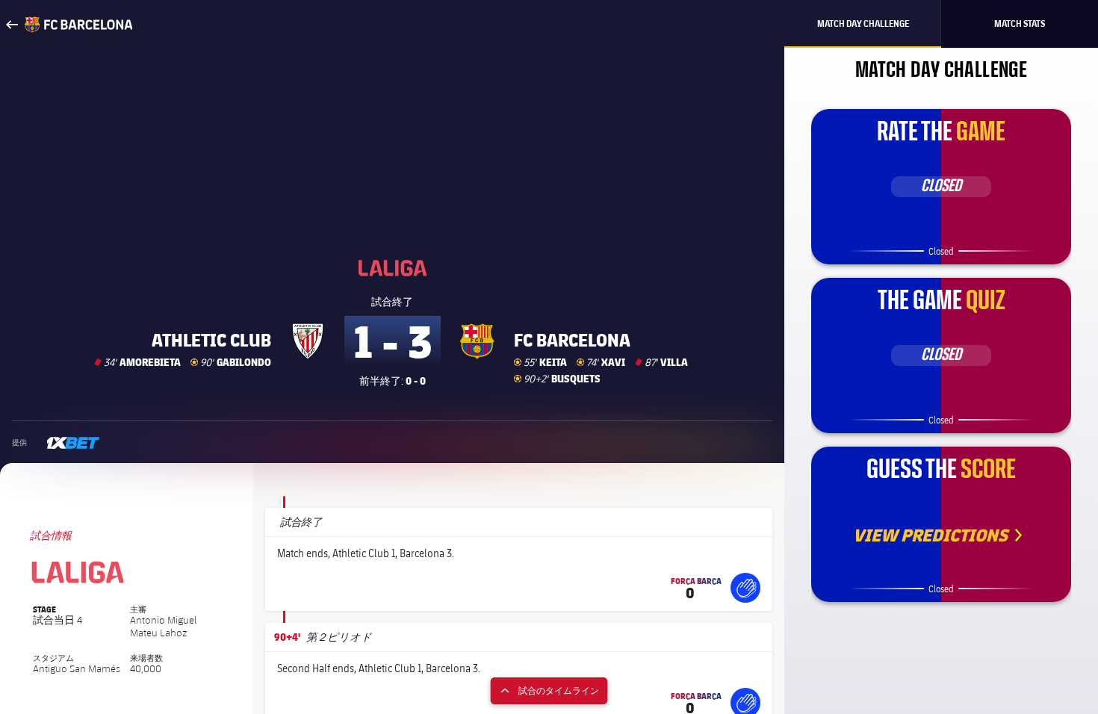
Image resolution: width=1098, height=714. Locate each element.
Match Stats (1019, 23)
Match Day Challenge (863, 23)
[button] (745, 588)
